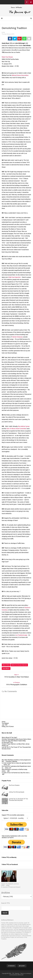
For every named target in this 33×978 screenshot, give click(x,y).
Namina (17, 973)
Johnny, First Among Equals (16, 792)
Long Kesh (9, 924)
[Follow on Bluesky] (31, 2)
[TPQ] (16, 14)
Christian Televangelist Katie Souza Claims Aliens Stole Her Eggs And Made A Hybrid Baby (16, 740)
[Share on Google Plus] (19, 38)
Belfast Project (10, 937)
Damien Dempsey (17, 337)
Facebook (14, 864)
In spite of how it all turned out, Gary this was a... (16, 772)
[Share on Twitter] (15, 38)
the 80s (9, 927)
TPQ (13, 973)
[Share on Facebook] (10, 38)
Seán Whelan (6, 668)
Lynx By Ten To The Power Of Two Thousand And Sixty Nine (18, 799)
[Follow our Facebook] (27, 2)
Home (3, 721)
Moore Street (6, 665)
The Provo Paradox (14, 785)
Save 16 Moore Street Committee (16, 428)
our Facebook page (21, 635)
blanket (24, 924)
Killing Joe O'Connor (8, 726)
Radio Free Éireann (7, 57)
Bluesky (13, 857)
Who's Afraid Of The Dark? (9, 737)
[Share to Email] (29, 38)
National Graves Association (20, 75)
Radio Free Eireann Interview (19, 665)
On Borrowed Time (7, 742)
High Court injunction (15, 277)
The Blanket (5, 723)
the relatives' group (23, 426)
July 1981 (5, 725)
